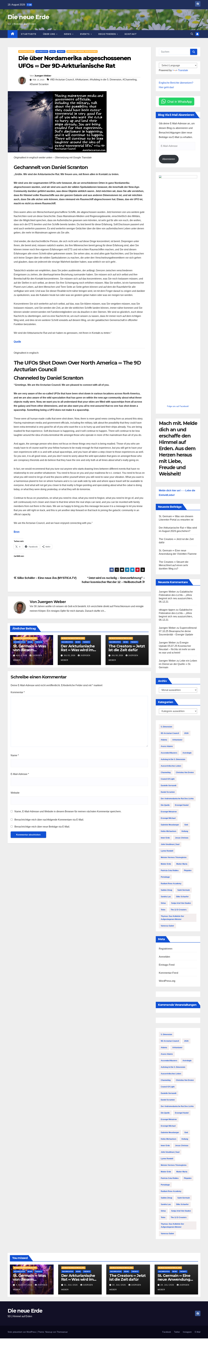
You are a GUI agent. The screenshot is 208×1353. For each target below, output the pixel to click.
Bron (16, 531)
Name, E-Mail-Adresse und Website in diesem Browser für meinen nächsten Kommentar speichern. (67, 811)
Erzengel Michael (168, 818)
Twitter (177, 1332)
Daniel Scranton (168, 792)
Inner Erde (165, 838)
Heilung (185, 831)
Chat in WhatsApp (179, 101)
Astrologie (187, 753)
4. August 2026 (24, 1285)
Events (85, 34)
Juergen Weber (43, 75)
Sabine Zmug (166, 890)
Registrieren (107, 34)
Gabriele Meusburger (170, 825)
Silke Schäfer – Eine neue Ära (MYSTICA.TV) (46, 577)
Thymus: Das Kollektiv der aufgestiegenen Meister (172, 917)
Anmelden (164, 956)
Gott (186, 825)
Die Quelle (165, 805)
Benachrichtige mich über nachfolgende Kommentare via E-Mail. (49, 819)
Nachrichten (41, 51)
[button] (192, 34)
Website (15, 792)
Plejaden (187, 870)
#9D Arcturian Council (62, 79)
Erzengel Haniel (182, 805)
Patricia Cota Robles (170, 870)
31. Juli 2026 (71, 1285)
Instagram (187, 1332)
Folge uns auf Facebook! (178, 406)
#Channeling (130, 79)
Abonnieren (168, 159)
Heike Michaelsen (168, 831)
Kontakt (131, 34)
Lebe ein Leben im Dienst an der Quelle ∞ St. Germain (178, 664)
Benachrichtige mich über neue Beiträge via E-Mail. (42, 826)
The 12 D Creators (179, 910)
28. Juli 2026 (167, 1285)
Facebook (166, 1332)
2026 (186, 733)
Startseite (28, 34)
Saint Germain (183, 890)
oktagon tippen (167, 609)
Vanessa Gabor (167, 926)
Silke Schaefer (182, 897)
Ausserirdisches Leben (171, 766)
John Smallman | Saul (170, 844)
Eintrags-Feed (167, 964)
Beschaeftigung (26, 51)
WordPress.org (167, 981)
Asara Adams (167, 746)
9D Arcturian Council (170, 733)
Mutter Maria (181, 864)
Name (15, 755)
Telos (163, 910)
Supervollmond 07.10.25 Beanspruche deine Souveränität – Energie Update (178, 631)
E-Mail (197, 1332)
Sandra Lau (166, 897)
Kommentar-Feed (168, 973)
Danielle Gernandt (168, 785)
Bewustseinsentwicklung (25, 638)
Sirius (163, 903)
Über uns (49, 34)
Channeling (166, 772)
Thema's (61, 51)
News (68, 34)
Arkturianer (177, 740)
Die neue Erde (28, 17)
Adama (164, 740)
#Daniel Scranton (39, 84)
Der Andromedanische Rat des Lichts (177, 799)
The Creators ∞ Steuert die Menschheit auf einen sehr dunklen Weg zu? (173, 565)
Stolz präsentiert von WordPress (22, 1332)
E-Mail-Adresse (20, 774)
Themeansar (62, 1332)
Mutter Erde (166, 864)
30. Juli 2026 (119, 1285)
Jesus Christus (181, 838)
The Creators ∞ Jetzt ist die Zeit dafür (127, 648)
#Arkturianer (81, 79)
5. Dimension (166, 727)
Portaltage (165, 877)
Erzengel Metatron (169, 812)
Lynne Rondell (167, 851)
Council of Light (168, 779)
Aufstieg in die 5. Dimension (173, 759)
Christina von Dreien (185, 772)
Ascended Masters (169, 753)
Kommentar (18, 692)
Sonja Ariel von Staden (181, 903)
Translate (183, 70)
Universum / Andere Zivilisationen (82, 51)
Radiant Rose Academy (171, 883)
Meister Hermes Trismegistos (174, 857)
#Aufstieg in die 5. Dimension (105, 79)
